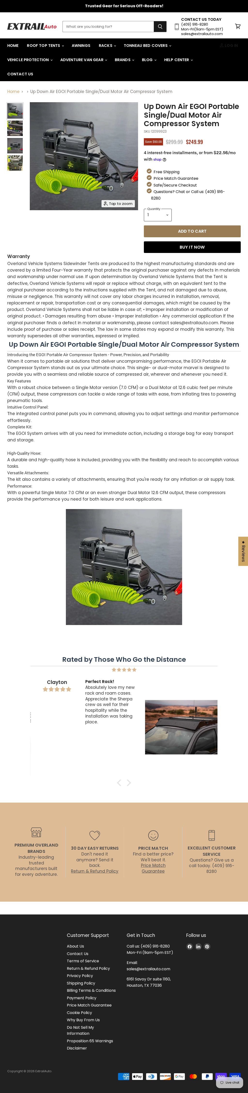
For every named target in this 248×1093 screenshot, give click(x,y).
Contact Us (20, 74)
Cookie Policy (79, 1012)
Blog (148, 60)
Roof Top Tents (44, 45)
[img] (124, 669)
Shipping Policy (81, 983)
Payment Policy (81, 998)
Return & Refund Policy (88, 968)
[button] (120, 782)
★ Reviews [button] (243, 551)
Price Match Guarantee (89, 1005)
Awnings (81, 45)
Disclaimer (77, 1048)
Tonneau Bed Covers (146, 45)
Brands (123, 60)
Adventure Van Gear (82, 60)
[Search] (160, 26)
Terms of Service (83, 961)
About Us (75, 946)
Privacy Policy (80, 975)
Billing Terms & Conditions (91, 990)
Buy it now (192, 247)
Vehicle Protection (28, 60)
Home (13, 45)
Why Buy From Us (83, 1020)
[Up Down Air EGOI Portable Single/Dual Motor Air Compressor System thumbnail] (15, 128)
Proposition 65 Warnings (90, 1041)
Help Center (177, 60)
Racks (106, 45)
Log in (231, 45)
